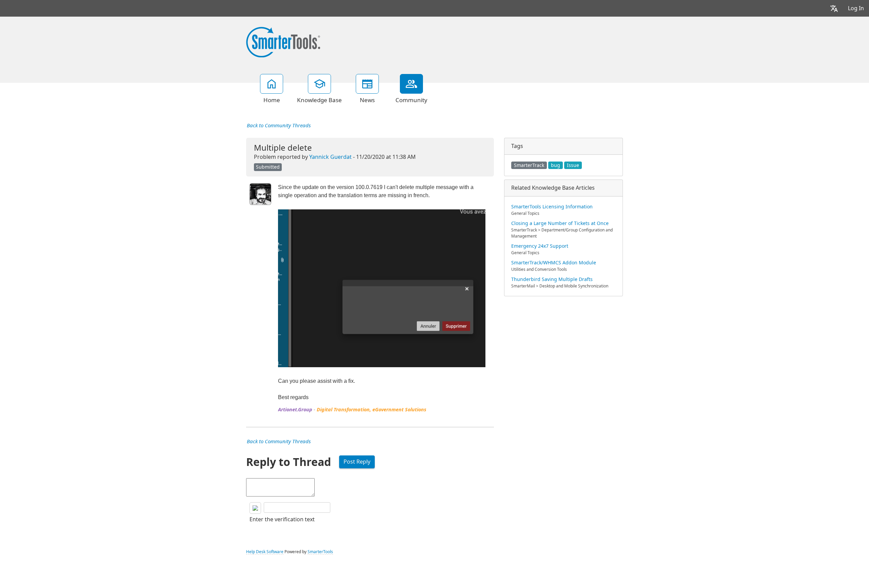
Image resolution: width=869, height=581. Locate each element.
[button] (834, 8)
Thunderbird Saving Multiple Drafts (552, 279)
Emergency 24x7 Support (539, 246)
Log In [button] (856, 8)
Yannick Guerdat (330, 157)
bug (555, 165)
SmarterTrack (529, 165)
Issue (573, 165)
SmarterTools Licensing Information (552, 206)
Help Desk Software (264, 551)
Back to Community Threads (279, 126)
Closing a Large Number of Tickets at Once (560, 223)
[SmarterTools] (283, 41)
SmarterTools (320, 551)
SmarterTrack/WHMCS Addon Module (553, 262)
